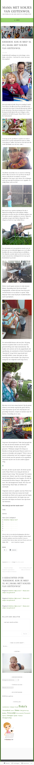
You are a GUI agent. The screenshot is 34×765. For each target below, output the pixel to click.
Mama (17, 710)
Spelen (4, 715)
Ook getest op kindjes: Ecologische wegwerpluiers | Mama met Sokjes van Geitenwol (9, 569)
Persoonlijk (11, 713)
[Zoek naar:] (17, 646)
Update (22, 562)
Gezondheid (6, 710)
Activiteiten (5, 707)
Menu (18, 20)
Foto (16, 562)
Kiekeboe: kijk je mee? (11, 520)
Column (12, 707)
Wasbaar (20, 715)
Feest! (16, 707)
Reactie (25, 633)
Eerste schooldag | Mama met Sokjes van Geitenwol (25, 568)
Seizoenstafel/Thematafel (23, 713)
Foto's (9, 562)
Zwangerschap (7, 718)
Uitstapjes (10, 715)
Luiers (12, 710)
